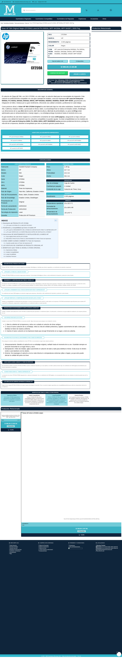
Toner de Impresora (82, 82)
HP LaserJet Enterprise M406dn (76, 80)
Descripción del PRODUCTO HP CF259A (15, 223)
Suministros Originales (23, 19)
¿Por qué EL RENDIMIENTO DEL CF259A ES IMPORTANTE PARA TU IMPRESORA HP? (31, 230)
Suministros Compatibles (44, 19)
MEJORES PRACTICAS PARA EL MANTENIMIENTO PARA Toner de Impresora (28, 238)
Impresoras (82, 19)
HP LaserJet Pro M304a (60, 81)
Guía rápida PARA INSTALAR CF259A (17, 236)
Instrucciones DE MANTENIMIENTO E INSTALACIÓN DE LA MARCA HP (26, 234)
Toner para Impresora (19, 23)
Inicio (2, 23)
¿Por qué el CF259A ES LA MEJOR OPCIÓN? (19, 225)
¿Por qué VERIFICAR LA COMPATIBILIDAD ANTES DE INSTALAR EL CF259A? (28, 232)
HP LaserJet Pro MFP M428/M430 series (64, 82)
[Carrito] (86, 10)
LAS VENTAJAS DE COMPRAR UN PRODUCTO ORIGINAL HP (23, 245)
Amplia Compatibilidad (12, 252)
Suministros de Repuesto (65, 19)
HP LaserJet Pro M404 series (73, 81)
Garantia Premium (11, 256)
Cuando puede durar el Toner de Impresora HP (19, 243)
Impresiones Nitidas (11, 250)
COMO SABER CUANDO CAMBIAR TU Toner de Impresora (21, 241)
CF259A (67, 80)
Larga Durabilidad (11, 254)
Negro (75, 82)
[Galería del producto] (22, 53)
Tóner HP (15, 96)
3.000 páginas (61, 80)
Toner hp (27, 23)
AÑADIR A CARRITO (80, 74)
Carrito (12, 429)
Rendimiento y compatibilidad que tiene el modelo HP (19, 227)
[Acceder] (102, 10)
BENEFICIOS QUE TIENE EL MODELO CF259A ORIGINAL (21, 248)
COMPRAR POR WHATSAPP (57, 73)
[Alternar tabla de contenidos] (55, 220)
